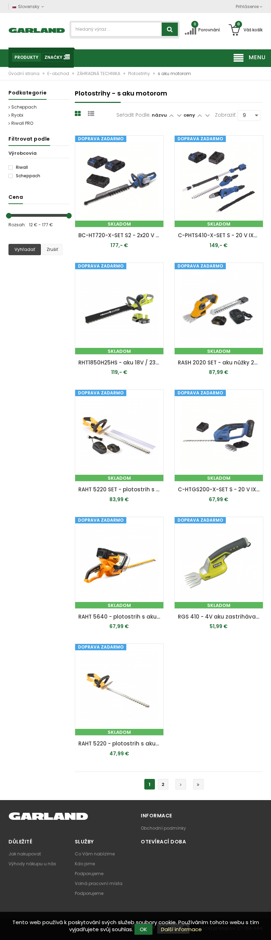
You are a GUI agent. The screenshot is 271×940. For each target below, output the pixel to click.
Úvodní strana (24, 73)
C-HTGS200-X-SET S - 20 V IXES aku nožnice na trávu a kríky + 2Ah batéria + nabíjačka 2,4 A (220, 489)
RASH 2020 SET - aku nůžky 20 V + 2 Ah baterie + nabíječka (220, 362)
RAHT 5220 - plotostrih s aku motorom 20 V (121, 743)
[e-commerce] (36, 30)
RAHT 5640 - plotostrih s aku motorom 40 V (121, 616)
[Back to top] (263, 927)
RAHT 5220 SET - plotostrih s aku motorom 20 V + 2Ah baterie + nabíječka (121, 489)
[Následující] (180, 784)
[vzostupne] (171, 115)
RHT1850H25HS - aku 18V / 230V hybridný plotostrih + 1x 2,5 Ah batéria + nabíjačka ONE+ (121, 362)
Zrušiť (52, 249)
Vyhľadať (24, 249)
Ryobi (17, 115)
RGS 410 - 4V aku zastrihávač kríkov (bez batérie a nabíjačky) (220, 616)
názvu (159, 115)
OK (143, 929)
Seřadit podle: (133, 114)
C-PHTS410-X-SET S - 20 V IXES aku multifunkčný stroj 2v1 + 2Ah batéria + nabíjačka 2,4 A (220, 235)
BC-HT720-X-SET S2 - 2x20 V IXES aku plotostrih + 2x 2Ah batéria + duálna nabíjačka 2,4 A (121, 235)
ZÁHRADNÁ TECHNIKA (99, 73)
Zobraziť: (225, 114)
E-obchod (58, 73)
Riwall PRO (22, 123)
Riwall (21, 167)
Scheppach (24, 107)
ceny (189, 115)
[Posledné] (198, 784)
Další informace (181, 929)
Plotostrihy (139, 73)
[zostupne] (179, 115)
